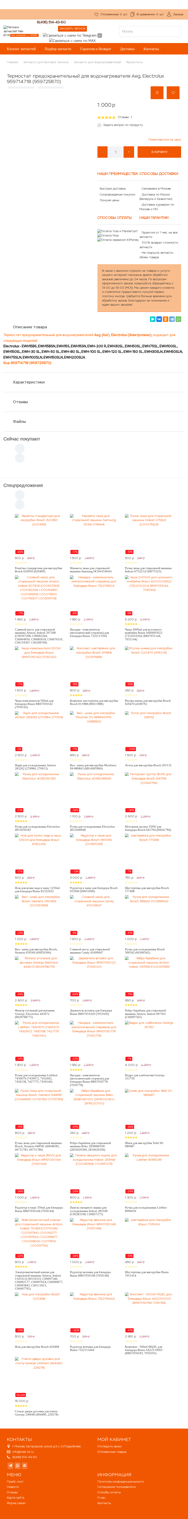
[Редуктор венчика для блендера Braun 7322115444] (94, 1312)
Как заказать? (13, 17)
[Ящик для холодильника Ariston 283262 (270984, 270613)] (39, 731)
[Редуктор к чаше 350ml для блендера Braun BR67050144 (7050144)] (39, 1173)
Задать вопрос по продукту (123, 125)
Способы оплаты (109, 1492)
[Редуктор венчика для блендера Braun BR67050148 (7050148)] (94, 1238)
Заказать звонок (72, 28)
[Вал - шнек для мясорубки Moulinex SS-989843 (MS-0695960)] (94, 731)
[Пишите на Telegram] (70, 35)
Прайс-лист (15, 1482)
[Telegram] (172, 319)
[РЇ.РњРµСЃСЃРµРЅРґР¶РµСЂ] (152, 319)
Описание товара (30, 326)
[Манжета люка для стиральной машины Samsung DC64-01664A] (94, 534)
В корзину (159, 152)
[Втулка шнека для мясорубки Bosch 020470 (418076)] (149, 666)
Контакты (151, 49)
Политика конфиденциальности (120, 1482)
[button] (157, 92)
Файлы (19, 421)
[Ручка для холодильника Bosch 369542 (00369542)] (149, 915)
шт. (114, 14)
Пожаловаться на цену (164, 139)
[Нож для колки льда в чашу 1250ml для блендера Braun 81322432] (39, 854)
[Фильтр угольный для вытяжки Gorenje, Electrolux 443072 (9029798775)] (39, 976)
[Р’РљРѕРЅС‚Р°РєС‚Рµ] (159, 319)
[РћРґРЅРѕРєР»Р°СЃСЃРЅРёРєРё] (165, 319)
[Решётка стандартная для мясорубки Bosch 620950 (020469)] (39, 534)
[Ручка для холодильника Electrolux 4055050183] (39, 792)
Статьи (65, 17)
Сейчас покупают (21, 438)
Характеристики (29, 382)
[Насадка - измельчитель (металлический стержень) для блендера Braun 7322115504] (94, 595)
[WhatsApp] (178, 319)
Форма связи (16, 1503)
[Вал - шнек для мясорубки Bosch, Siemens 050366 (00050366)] (39, 915)
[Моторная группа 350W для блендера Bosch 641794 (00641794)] (149, 792)
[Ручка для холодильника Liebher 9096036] (149, 1173)
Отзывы (20, 401)
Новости (13, 1487)
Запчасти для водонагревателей (97, 62)
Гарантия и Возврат (95, 49)
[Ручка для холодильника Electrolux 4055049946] (94, 792)
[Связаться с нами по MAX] (25, 1465)
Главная (12, 62)
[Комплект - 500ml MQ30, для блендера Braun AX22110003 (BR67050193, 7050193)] (149, 1312)
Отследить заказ (109, 1446)
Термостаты (134, 62)
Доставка (127, 49)
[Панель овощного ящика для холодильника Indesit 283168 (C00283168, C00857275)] (94, 1173)
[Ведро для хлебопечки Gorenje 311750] (149, 1041)
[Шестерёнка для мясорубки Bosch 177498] (149, 854)
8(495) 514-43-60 (51, 22)
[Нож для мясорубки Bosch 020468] (39, 1312)
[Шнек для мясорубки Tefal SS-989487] (149, 1109)
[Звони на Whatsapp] (99, 35)
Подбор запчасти (58, 49)
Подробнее (72, 1446)
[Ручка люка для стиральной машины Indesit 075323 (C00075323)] (149, 534)
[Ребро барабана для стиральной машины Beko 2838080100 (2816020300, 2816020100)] (94, 1109)
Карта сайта (15, 1498)
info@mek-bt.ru (23, 1452)
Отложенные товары (112, 1452)
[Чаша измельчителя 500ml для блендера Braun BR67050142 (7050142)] (39, 666)
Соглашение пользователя (116, 1487)
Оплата (49, 17)
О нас (33, 17)
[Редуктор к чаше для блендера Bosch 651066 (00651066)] (94, 854)
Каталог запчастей (21, 49)
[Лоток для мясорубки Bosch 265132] (149, 731)
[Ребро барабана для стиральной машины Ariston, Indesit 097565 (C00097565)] (149, 976)
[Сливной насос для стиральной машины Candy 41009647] (94, 915)
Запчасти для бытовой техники (46, 62)
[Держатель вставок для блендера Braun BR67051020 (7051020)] (94, 976)
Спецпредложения (23, 485)
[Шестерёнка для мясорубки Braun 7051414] (149, 1238)
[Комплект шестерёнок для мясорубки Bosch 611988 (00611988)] (94, 666)
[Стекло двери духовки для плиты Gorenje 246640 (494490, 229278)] (39, 1377)
